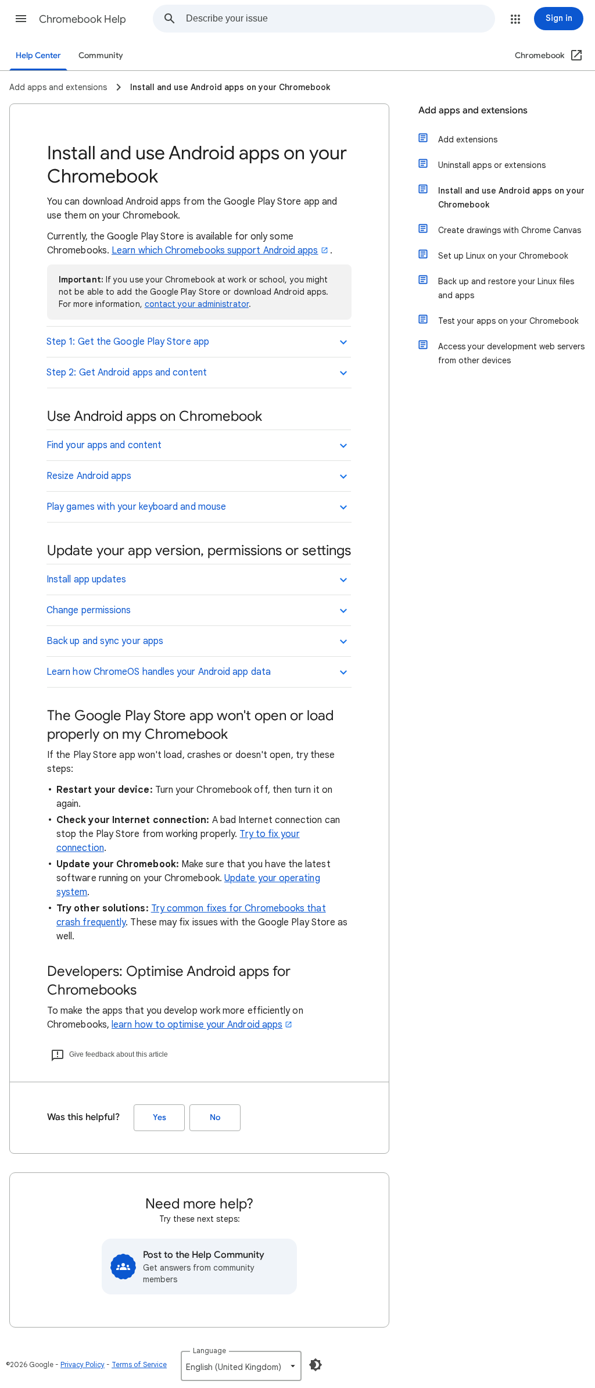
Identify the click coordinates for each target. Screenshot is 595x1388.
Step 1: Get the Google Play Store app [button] (127, 342)
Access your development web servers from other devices (511, 353)
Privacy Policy (82, 1364)
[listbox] (241, 1366)
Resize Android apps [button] (89, 476)
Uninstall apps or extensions (492, 165)
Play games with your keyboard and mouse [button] (136, 507)
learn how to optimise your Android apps (197, 1025)
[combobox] (340, 18)
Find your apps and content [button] (104, 445)
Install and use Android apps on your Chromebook (511, 197)
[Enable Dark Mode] (315, 1365)
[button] (21, 19)
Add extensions (467, 139)
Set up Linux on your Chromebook (503, 256)
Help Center (38, 55)
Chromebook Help (82, 19)
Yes (159, 1117)
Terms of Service (139, 1364)
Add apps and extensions (473, 110)
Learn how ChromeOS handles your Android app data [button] (158, 672)
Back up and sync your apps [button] (104, 641)
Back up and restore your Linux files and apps (506, 288)
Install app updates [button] (86, 579)
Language (209, 1350)
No (215, 1117)
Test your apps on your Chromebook (508, 321)
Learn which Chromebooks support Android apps (215, 250)
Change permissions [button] (88, 610)
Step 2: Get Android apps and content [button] (126, 372)
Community (100, 55)
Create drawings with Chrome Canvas (509, 230)
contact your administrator (197, 304)
